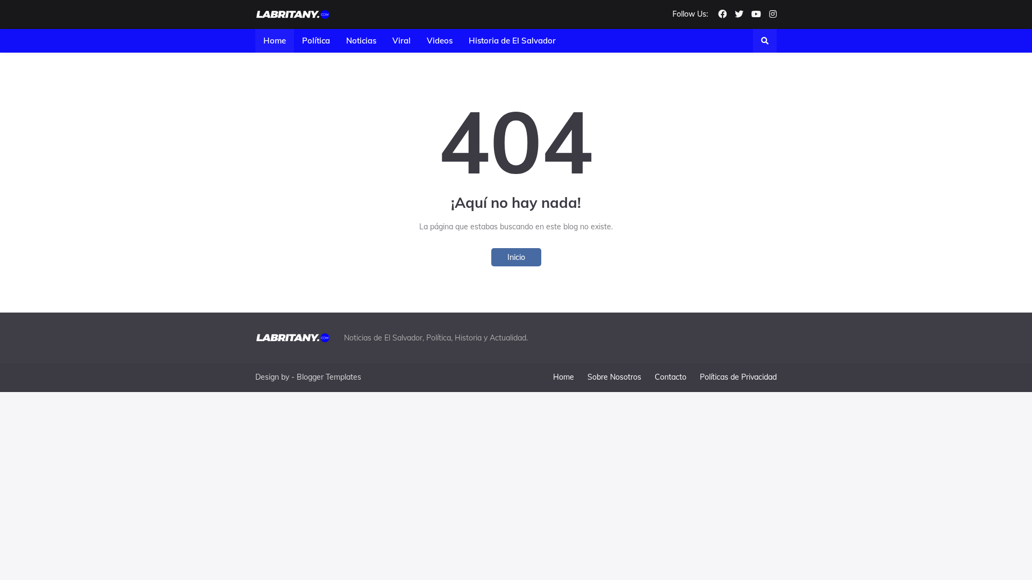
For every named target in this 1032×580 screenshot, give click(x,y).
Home (563, 377)
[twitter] (739, 14)
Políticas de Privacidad (738, 377)
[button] (765, 41)
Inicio (516, 257)
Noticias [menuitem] (361, 40)
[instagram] (773, 14)
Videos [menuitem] (440, 40)
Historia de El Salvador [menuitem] (512, 40)
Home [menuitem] (274, 40)
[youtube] (756, 14)
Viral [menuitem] (401, 40)
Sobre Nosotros (614, 377)
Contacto (670, 377)
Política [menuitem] (316, 40)
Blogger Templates (329, 377)
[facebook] (722, 14)
